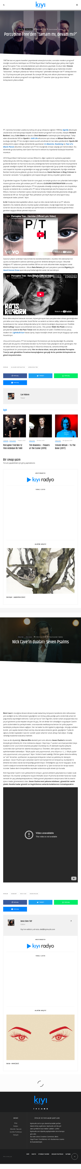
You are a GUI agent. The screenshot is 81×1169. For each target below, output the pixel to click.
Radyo (16, 1126)
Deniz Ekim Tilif (26, 921)
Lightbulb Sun (18, 332)
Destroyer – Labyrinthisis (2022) (15, 597)
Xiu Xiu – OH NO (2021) (12, 1064)
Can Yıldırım (25, 394)
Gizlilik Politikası (16, 1132)
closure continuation (18, 367)
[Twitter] (36, 1108)
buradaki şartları (55, 1123)
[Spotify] (47, 1108)
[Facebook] (34, 1108)
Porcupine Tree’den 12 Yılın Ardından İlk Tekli (12, 447)
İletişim (15, 1135)
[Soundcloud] (41, 1108)
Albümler (20, 29)
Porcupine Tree (33, 367)
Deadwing (59, 144)
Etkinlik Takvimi (16, 1129)
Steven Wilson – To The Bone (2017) (65, 447)
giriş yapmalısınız (28, 463)
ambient (14, 893)
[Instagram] (39, 1108)
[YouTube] (44, 1108)
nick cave (23, 893)
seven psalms (34, 893)
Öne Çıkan (29, 29)
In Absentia (49, 144)
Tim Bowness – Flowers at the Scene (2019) (39, 447)
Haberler (5, 440)
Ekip (15, 1123)
